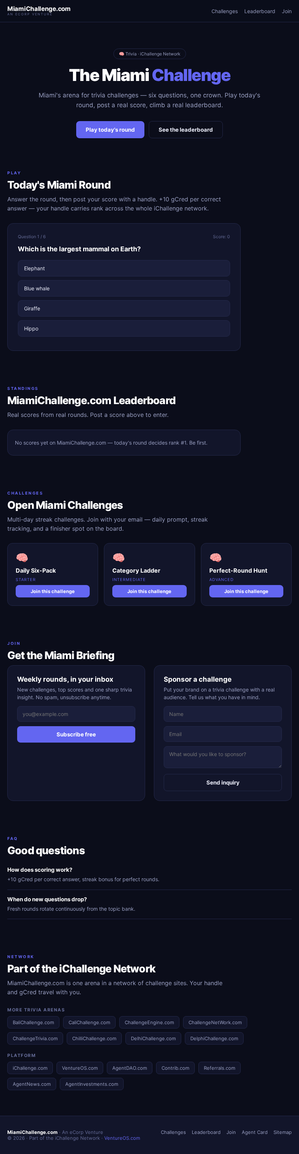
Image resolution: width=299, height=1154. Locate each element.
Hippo (31, 328)
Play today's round (110, 129)
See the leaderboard (186, 129)
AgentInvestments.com (91, 1084)
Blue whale (37, 288)
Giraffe (32, 308)
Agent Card (255, 1132)
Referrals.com (219, 1068)
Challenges (224, 11)
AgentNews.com (32, 1084)
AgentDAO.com (129, 1068)
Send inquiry (223, 782)
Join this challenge (53, 591)
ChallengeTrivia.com (35, 1038)
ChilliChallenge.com (94, 1038)
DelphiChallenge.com (214, 1038)
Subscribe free (76, 734)
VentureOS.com (80, 1068)
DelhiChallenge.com (153, 1038)
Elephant (34, 268)
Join (287, 11)
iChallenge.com (30, 1068)
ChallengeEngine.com (149, 1022)
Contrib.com (175, 1068)
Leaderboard (259, 11)
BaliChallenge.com (33, 1022)
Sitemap (282, 1132)
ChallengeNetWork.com (215, 1022)
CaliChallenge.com (89, 1022)
